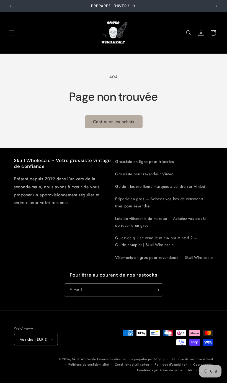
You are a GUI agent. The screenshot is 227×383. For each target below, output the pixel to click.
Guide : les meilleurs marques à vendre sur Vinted (160, 186)
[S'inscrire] (157, 289)
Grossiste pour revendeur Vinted (144, 174)
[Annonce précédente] (11, 6)
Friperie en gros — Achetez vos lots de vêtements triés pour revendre (159, 202)
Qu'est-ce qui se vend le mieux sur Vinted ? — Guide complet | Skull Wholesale (156, 241)
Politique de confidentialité (88, 364)
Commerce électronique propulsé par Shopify (131, 359)
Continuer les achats (113, 122)
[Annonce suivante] (216, 6)
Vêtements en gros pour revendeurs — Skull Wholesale (164, 257)
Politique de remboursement (192, 359)
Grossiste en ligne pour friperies (144, 161)
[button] (12, 33)
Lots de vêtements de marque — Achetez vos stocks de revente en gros (161, 222)
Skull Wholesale (84, 359)
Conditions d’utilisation (132, 364)
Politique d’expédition (171, 364)
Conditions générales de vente (159, 370)
